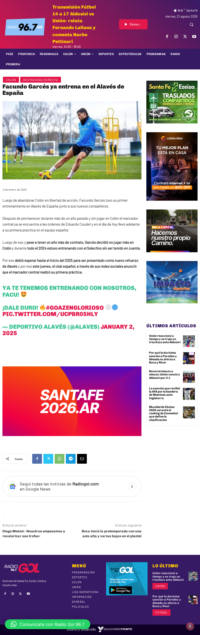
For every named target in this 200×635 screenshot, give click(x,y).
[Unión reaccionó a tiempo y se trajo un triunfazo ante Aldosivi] (189, 341)
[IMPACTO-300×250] (172, 307)
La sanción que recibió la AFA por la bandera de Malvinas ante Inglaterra (164, 393)
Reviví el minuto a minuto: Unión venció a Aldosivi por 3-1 (164, 374)
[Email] (82, 459)
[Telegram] (71, 459)
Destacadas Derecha (40, 79)
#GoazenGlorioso (75, 307)
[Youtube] (194, 36)
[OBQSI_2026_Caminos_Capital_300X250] (172, 256)
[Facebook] (167, 36)
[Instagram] (176, 36)
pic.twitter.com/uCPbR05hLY (50, 314)
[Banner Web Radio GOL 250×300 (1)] (172, 127)
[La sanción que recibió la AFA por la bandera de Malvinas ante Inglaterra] (189, 394)
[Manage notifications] (190, 626)
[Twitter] (185, 36)
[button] (191, 24)
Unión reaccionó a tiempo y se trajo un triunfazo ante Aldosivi (164, 339)
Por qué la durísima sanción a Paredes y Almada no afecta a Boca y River (163, 357)
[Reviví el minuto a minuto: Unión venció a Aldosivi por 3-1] (189, 377)
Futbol (161, 612)
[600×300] (71, 440)
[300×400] (172, 204)
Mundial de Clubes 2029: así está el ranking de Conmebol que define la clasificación (163, 413)
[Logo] (25, 27)
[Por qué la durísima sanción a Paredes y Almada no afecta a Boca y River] (189, 358)
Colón (11, 79)
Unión (160, 586)
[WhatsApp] (59, 459)
